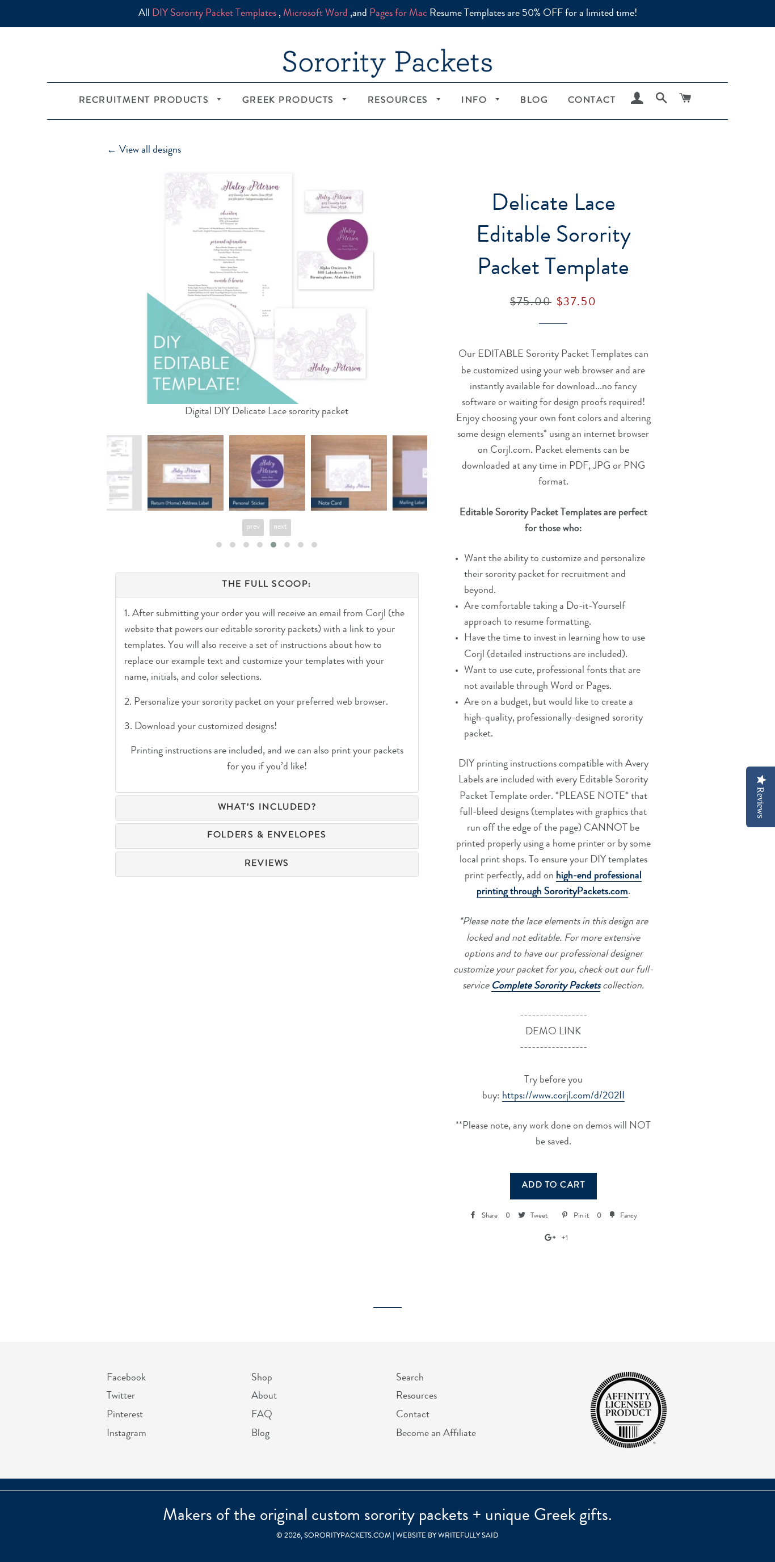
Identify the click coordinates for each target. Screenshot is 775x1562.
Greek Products (290, 101)
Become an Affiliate (436, 1434)
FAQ (261, 1415)
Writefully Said (468, 1536)
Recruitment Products (145, 101)
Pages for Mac (398, 14)
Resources (400, 101)
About (264, 1396)
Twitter (121, 1396)
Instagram (126, 1434)
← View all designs (144, 150)
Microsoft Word (315, 14)
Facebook (126, 1378)
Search (410, 1378)
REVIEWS (267, 864)
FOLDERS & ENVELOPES (266, 835)
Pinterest (125, 1415)
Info (475, 101)
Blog (534, 101)
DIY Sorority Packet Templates (214, 14)
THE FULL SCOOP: (266, 585)
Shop (261, 1378)
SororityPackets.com (347, 1536)
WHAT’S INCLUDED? (267, 807)
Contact (592, 101)
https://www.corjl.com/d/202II (563, 1096)
